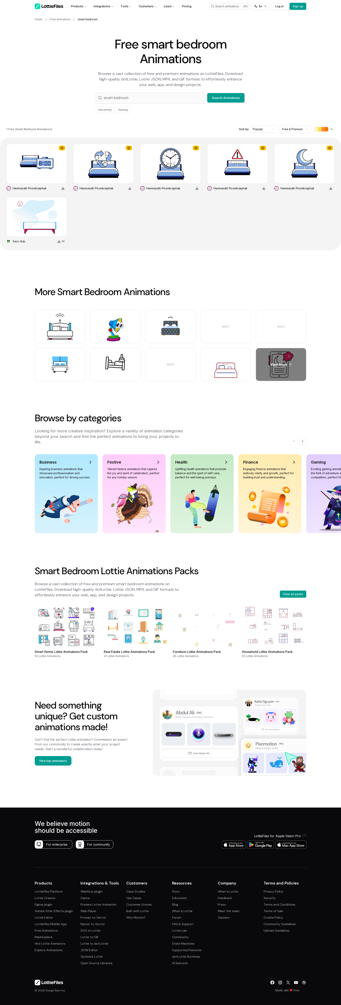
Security (270, 898)
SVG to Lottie (90, 930)
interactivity (105, 109)
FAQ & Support (183, 924)
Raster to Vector (93, 924)
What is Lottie (182, 911)
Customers (146, 6)
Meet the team (228, 911)
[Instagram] (280, 982)
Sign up (298, 6)
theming (123, 109)
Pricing (186, 6)
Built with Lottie (137, 911)
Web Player (88, 911)
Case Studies (135, 891)
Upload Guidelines (276, 930)
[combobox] (264, 129)
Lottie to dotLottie (94, 943)
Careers (223, 917)
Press (222, 904)
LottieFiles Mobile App (51, 924)
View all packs (293, 594)
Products (77, 6)
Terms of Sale (273, 911)
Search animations (227, 6)
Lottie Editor (44, 917)
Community (180, 937)
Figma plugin (43, 904)
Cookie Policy (273, 917)
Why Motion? (136, 917)
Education (179, 898)
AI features (180, 963)
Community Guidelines (280, 924)
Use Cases (133, 898)
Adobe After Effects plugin (54, 911)
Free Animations (46, 930)
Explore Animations (49, 950)
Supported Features (186, 950)
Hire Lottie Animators (50, 943)
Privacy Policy (273, 891)
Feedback (225, 898)
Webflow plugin (91, 891)
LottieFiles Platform (49, 891)
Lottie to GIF (90, 937)
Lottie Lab (179, 930)
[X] (288, 982)
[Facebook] (272, 982)
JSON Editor (89, 950)
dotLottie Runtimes (186, 957)
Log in (279, 6)
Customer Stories (139, 904)
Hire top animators (53, 761)
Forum (176, 917)
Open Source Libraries (96, 963)
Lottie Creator (45, 898)
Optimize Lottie (92, 957)
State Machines (183, 943)
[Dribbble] (304, 982)
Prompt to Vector (93, 917)
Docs (176, 891)
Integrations (102, 6)
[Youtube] (296, 982)
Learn (168, 6)
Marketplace (44, 937)
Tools (124, 6)
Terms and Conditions (279, 904)
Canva (85, 898)
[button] (170, 98)
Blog (175, 904)
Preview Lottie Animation (98, 904)
